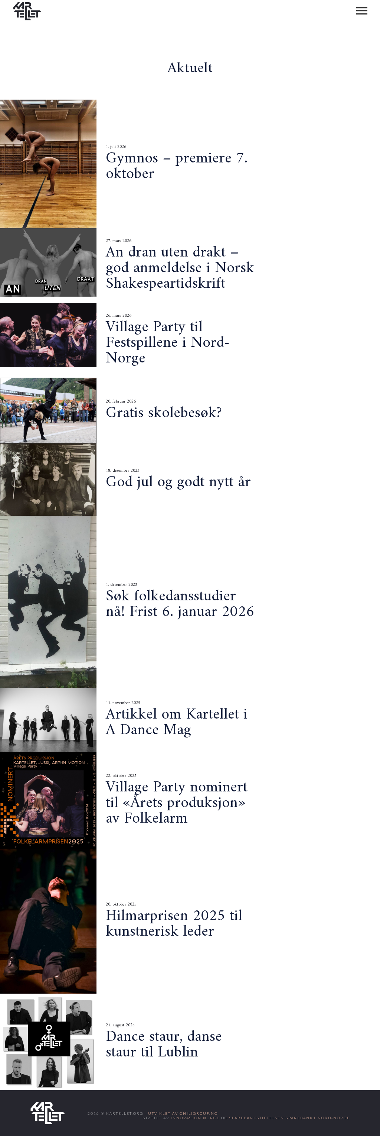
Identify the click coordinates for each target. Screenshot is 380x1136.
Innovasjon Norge (195, 1118)
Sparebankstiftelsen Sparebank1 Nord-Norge (289, 1118)
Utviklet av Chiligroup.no (183, 1113)
